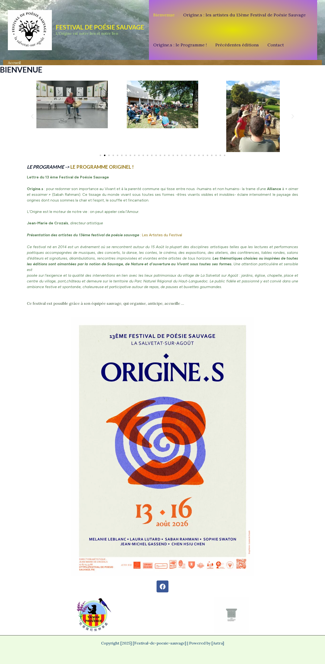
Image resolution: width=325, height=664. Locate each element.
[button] (32, 116)
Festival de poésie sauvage (100, 27)
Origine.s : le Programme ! (180, 45)
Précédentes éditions (237, 45)
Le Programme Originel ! (102, 167)
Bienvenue (164, 15)
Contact (275, 45)
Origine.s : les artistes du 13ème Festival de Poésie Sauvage (244, 15)
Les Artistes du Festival (162, 235)
